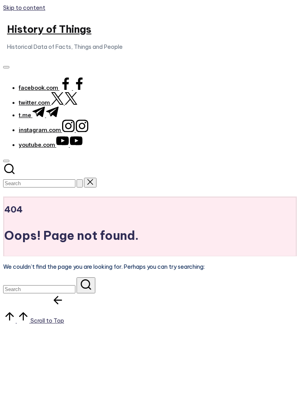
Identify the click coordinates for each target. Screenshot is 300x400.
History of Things (49, 29)
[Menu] (6, 67)
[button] (80, 183)
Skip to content (24, 7)
